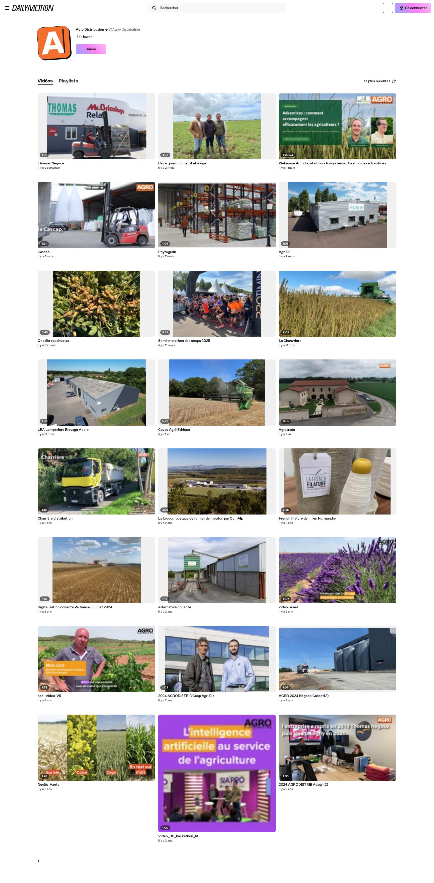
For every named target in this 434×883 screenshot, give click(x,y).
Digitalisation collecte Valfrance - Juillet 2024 (75, 607)
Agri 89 (285, 252)
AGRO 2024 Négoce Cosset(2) (304, 696)
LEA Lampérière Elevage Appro (63, 430)
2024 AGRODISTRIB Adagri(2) (303, 785)
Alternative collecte (174, 607)
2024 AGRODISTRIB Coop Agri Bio (186, 696)
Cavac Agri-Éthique (174, 430)
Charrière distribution (55, 519)
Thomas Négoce (51, 163)
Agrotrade (287, 430)
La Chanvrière (290, 341)
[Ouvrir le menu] (7, 8)
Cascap (43, 252)
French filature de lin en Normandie (307, 519)
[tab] (45, 81)
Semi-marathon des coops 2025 (184, 341)
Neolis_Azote (49, 785)
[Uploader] (388, 8)
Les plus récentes (375, 81)
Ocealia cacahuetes (54, 341)
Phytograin (167, 252)
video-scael (288, 607)
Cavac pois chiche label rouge (182, 163)
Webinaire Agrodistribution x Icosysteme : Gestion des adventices (332, 163)
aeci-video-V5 (49, 696)
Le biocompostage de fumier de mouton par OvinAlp (200, 519)
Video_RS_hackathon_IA (178, 836)
